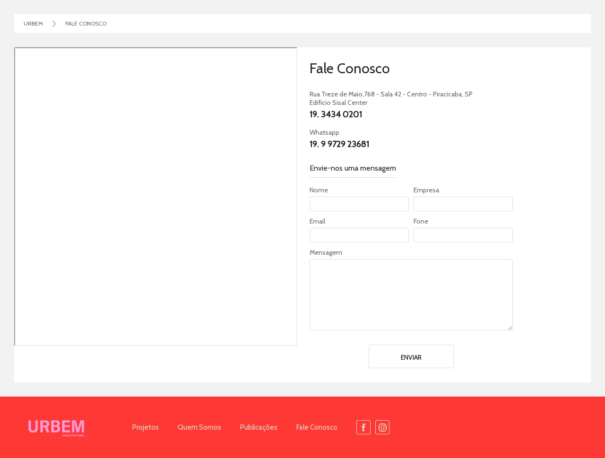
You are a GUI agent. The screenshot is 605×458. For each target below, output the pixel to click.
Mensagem (326, 253)
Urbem (33, 23)
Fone (421, 221)
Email (317, 221)
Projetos (145, 427)
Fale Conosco (316, 427)
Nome (319, 190)
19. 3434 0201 (336, 114)
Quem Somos (199, 427)
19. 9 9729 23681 (339, 144)
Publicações (258, 427)
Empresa (426, 190)
